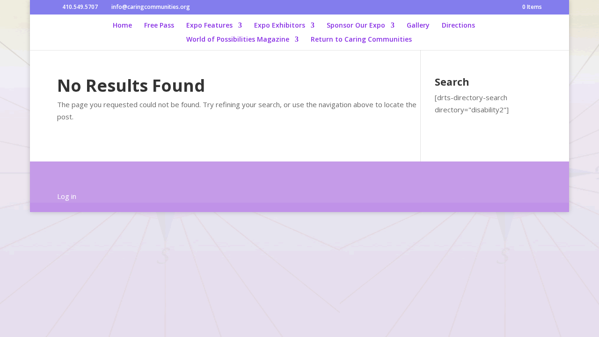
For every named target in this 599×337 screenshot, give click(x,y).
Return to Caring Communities (361, 40)
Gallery (418, 25)
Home (122, 25)
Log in (66, 196)
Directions (458, 25)
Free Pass (159, 25)
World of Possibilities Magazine (237, 40)
